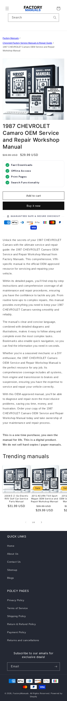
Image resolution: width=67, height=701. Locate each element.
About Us (12, 553)
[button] (7, 8)
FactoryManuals (21, 693)
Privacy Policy (15, 600)
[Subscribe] (56, 666)
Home (10, 545)
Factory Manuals (11, 38)
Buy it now (34, 205)
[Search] (55, 17)
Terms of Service (17, 608)
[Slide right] (41, 522)
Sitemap (12, 569)
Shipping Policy (16, 616)
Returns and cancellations (23, 640)
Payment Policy (16, 632)
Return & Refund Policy (21, 624)
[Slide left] (26, 522)
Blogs (10, 577)
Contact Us (14, 561)
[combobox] (33, 18)
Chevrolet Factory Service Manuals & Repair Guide (27, 43)
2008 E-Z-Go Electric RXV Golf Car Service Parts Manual (16, 498)
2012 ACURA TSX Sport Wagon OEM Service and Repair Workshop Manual (44, 498)
